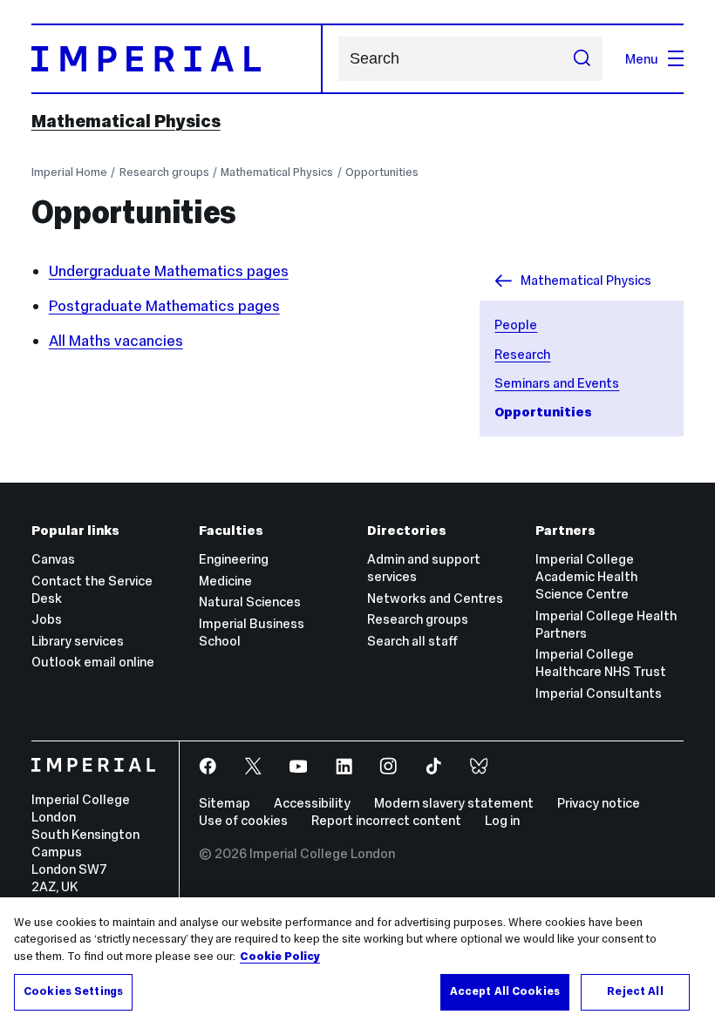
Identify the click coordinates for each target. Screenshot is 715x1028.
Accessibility (312, 803)
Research (522, 354)
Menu (641, 59)
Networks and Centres (435, 598)
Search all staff (412, 640)
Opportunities (382, 172)
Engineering (234, 559)
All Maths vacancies (116, 340)
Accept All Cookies (505, 991)
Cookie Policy (280, 957)
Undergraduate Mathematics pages (169, 271)
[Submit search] (581, 58)
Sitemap (224, 803)
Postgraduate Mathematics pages (164, 305)
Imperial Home (69, 172)
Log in (502, 820)
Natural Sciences (250, 601)
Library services (77, 640)
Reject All (635, 991)
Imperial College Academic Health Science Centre (586, 576)
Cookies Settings (73, 991)
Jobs (46, 619)
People (515, 324)
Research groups (164, 172)
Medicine (225, 580)
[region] (357, 962)
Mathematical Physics (126, 121)
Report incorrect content (386, 820)
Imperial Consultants (598, 693)
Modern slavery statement (454, 803)
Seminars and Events (556, 383)
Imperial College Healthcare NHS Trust (600, 663)
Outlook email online (92, 661)
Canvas (53, 559)
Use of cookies (243, 820)
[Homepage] (177, 59)
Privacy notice (598, 803)
